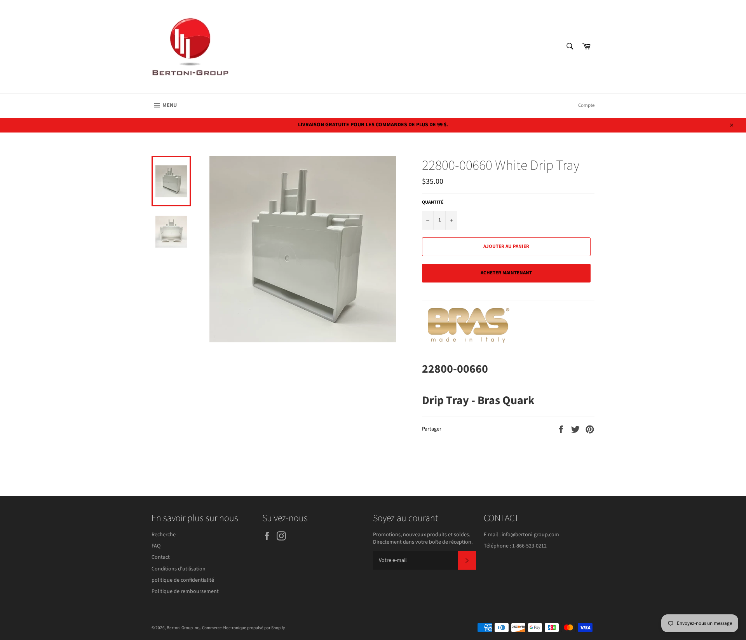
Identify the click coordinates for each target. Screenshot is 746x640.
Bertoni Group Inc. (183, 628)
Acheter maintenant (506, 272)
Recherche (164, 535)
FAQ (156, 546)
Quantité (433, 202)
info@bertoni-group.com (530, 535)
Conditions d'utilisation (179, 569)
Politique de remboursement (185, 591)
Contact (161, 557)
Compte (586, 105)
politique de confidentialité (183, 580)
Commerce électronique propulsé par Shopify (243, 628)
